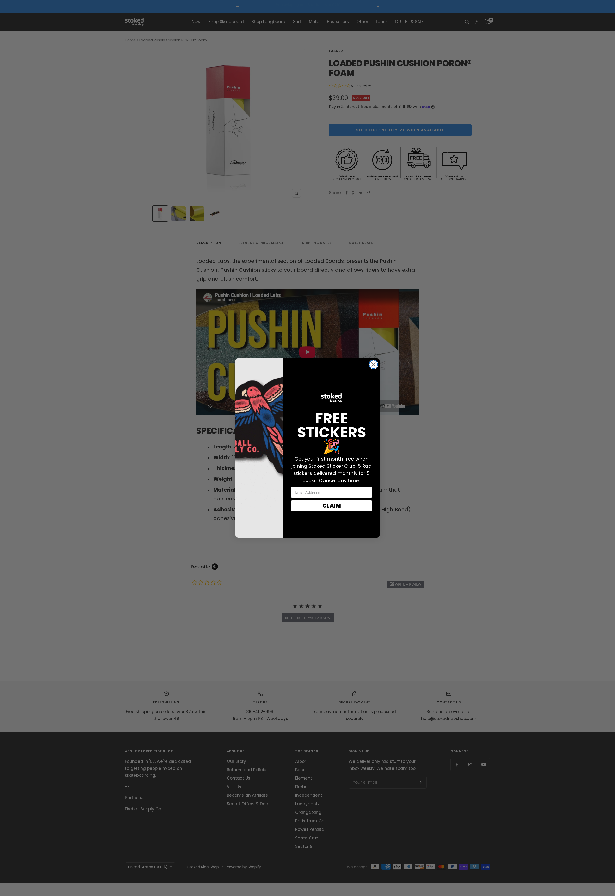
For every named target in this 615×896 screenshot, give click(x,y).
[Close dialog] (373, 364)
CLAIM (331, 506)
